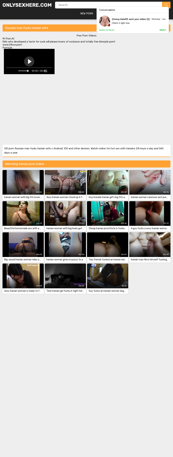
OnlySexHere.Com (27, 5)
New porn (86, 13)
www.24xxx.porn (12, 44)
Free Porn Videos (86, 35)
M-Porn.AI (8, 38)
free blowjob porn (104, 41)
